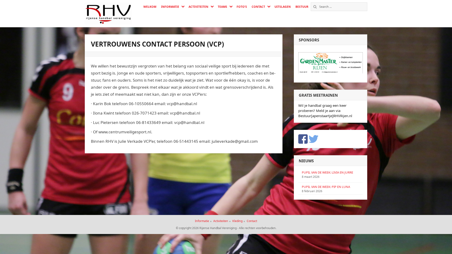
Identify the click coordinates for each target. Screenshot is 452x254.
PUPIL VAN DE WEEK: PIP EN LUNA (326, 187)
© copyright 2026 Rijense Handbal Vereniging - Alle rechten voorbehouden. (226, 228)
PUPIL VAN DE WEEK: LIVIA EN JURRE (327, 172)
